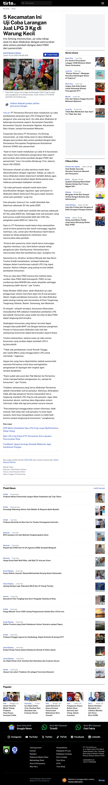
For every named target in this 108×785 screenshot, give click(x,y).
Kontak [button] (33, 751)
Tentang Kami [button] (35, 748)
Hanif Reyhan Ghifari (12, 53)
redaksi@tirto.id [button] (88, 760)
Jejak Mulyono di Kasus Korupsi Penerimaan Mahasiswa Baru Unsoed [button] (53, 710)
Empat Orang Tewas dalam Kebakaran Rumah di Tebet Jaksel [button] (29, 650)
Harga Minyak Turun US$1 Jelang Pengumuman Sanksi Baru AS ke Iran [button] (33, 612)
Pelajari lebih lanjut (75, 782)
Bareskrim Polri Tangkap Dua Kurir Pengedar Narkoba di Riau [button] (29, 599)
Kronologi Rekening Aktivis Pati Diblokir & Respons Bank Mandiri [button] (31, 509)
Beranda (6, 9)
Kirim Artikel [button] (61, 757)
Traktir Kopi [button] (52, 55)
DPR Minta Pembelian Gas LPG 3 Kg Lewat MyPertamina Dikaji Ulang (30, 429)
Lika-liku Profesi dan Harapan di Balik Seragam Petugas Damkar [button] (79, 208)
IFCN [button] (58, 763)
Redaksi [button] (33, 754)
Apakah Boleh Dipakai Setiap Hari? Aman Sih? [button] (77, 184)
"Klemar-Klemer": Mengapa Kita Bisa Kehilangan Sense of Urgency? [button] (77, 75)
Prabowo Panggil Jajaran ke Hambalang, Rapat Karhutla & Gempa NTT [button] (33, 637)
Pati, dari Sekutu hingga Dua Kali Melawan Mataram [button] (79, 100)
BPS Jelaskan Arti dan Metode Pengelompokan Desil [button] (25, 535)
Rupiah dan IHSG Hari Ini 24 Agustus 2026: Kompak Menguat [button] (29, 548)
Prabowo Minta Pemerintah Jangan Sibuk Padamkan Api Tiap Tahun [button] (32, 497)
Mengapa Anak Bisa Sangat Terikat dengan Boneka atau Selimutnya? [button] (77, 196)
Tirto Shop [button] (60, 767)
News (14, 9)
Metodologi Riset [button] (37, 760)
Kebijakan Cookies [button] (64, 754)
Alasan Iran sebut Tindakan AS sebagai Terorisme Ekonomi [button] (28, 672)
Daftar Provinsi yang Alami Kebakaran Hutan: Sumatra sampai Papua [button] (33, 624)
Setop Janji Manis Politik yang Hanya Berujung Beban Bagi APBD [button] (77, 222)
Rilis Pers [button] (34, 767)
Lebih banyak (99, 488)
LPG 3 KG (28, 460)
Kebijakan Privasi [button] (63, 751)
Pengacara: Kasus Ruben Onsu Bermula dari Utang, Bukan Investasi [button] (74, 710)
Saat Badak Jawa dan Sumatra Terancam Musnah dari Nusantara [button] (77, 171)
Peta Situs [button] (60, 760)
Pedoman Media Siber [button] (39, 757)
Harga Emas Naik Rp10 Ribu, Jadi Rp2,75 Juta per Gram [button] (27, 561)
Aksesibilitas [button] (61, 748)
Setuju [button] (102, 780)
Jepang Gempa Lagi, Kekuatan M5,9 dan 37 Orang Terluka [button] (28, 586)
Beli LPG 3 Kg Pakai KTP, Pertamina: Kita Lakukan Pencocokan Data (27, 437)
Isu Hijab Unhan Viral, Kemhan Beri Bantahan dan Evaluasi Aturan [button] (31, 661)
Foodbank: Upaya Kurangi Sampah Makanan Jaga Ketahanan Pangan (27, 445)
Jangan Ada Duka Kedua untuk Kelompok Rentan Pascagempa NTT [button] (75, 88)
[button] (9, 3)
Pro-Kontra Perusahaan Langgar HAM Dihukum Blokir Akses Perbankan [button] (78, 63)
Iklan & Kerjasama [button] (37, 763)
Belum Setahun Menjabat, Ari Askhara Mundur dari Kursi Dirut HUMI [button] (95, 710)
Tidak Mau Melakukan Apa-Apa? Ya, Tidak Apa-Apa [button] (79, 113)
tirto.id (6, 112)
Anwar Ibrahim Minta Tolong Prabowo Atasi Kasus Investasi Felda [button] (9, 710)
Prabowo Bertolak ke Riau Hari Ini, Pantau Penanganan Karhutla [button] (30, 522)
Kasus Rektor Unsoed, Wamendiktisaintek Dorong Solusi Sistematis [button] (32, 573)
